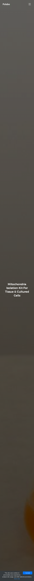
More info (17, 579)
